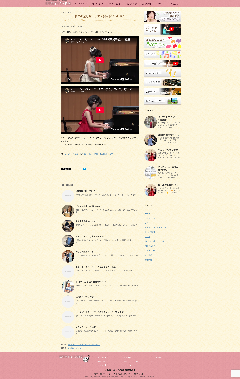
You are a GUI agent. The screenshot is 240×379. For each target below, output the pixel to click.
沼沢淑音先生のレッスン (87, 222)
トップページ (103, 358)
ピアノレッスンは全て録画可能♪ (90, 237)
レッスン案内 (103, 365)
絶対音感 (148, 255)
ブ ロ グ (153, 362)
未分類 (147, 237)
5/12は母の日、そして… (86, 191)
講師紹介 (127, 358)
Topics (147, 214)
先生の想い (102, 362)
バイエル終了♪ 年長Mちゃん (88, 207)
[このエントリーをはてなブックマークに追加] (84, 169)
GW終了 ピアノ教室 (85, 297)
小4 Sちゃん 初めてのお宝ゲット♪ (91, 282)
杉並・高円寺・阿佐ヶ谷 (92, 154)
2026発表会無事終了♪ (168, 185)
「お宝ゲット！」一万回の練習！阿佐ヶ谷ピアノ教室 (100, 312)
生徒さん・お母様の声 (133, 362)
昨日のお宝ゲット (75, 348)
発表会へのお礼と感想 (168, 150)
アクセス (127, 365)
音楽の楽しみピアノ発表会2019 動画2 (84, 345)
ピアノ (67, 154)
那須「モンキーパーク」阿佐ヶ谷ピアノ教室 (96, 267)
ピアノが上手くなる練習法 (155, 228)
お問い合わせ (155, 358)
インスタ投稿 (150, 218)
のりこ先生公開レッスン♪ (87, 252)
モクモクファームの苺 (86, 327)
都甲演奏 (148, 260)
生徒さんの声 (107, 154)
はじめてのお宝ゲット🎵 (169, 135)
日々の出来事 (76, 154)
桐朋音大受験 (150, 246)
